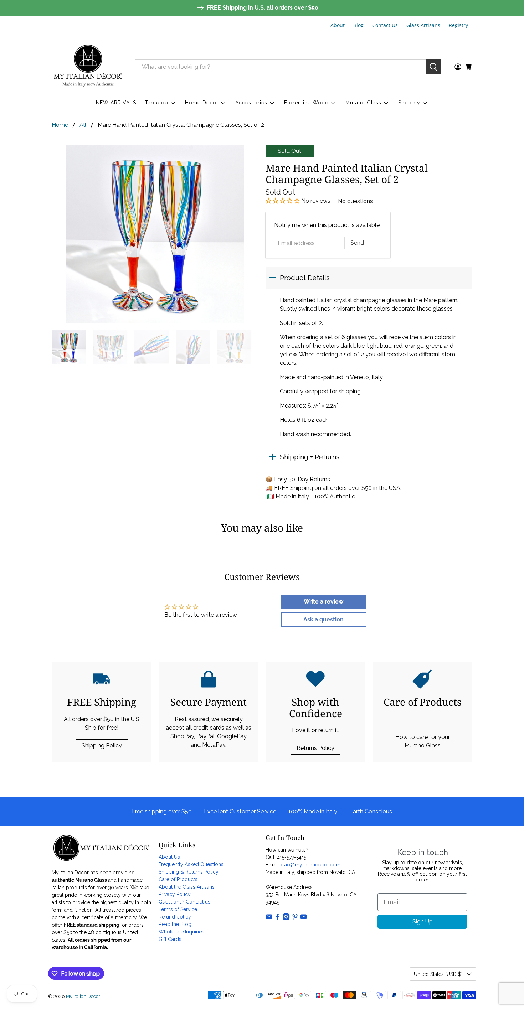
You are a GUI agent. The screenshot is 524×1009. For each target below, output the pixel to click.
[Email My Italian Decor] (269, 918)
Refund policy (175, 917)
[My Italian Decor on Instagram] (286, 918)
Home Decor (202, 102)
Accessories (251, 102)
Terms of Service (178, 909)
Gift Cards (170, 939)
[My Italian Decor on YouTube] (303, 918)
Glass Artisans (423, 25)
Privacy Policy (175, 894)
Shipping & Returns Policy (189, 872)
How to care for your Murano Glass (422, 741)
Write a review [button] (323, 601)
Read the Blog (175, 924)
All (82, 125)
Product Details (305, 277)
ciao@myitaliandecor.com (310, 865)
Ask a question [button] (323, 619)
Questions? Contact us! (185, 902)
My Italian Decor (83, 996)
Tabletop (156, 102)
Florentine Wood (306, 102)
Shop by (409, 102)
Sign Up (422, 921)
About (337, 25)
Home (60, 125)
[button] (283, 200)
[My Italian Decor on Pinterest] (295, 918)
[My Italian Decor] (88, 66)
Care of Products (178, 879)
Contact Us (385, 25)
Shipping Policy (102, 745)
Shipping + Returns (309, 457)
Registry (458, 25)
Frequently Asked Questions (191, 864)
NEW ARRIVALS (116, 102)
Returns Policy (315, 748)
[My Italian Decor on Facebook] (277, 918)
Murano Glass (363, 102)
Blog (358, 25)
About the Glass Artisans (187, 887)
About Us (169, 857)
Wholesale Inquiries (181, 932)
